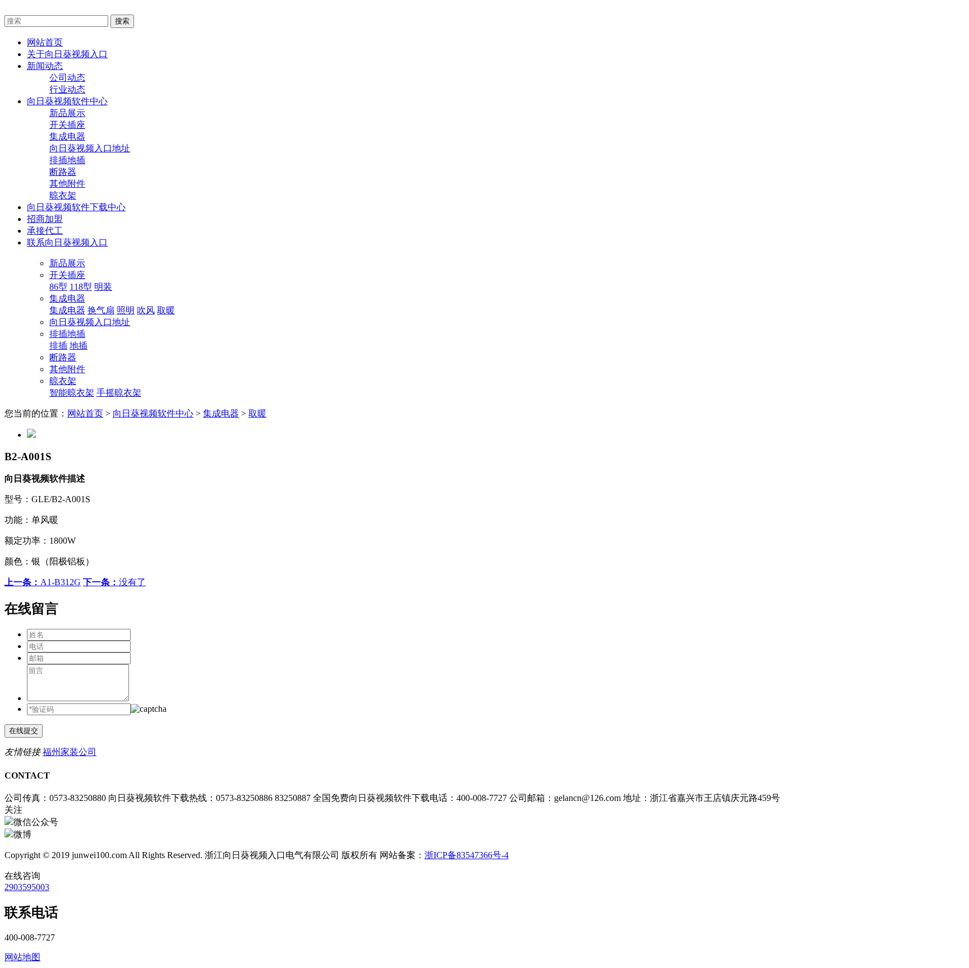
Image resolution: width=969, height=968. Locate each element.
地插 (78, 345)
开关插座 (67, 124)
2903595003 (26, 887)
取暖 (166, 310)
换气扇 (100, 310)
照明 (126, 310)
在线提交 (23, 730)
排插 (58, 345)
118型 (81, 286)
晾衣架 (62, 195)
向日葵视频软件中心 (153, 413)
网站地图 (22, 957)
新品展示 (67, 113)
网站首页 (85, 413)
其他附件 (67, 183)
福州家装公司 (69, 752)
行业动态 (67, 89)
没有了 (114, 582)
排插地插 (67, 160)
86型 (58, 286)
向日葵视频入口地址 (89, 148)
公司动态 (67, 77)
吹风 (146, 310)
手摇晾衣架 (118, 392)
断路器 (62, 172)
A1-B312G (42, 582)
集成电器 (67, 136)
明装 (103, 286)
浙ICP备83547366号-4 (466, 855)
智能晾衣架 (71, 392)
